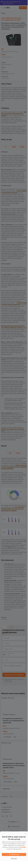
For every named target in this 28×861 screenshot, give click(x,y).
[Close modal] (25, 833)
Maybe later (14, 858)
